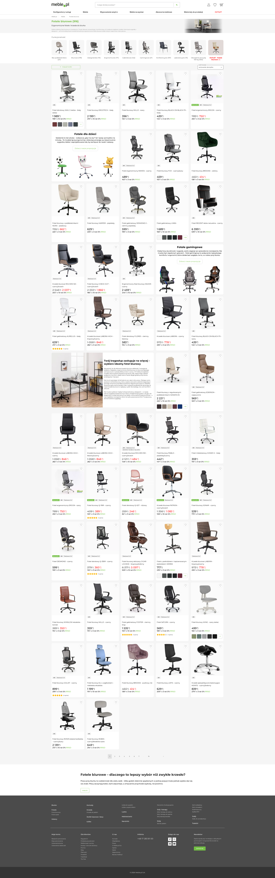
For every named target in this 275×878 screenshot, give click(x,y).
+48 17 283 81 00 (145, 839)
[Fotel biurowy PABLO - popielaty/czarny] (172, 429)
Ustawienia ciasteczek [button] (59, 845)
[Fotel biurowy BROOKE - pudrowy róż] (137, 659)
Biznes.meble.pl (117, 854)
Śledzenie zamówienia (59, 839)
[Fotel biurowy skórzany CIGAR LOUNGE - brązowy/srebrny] (137, 538)
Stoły (159, 821)
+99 (185, 406)
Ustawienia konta (57, 843)
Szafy (194, 816)
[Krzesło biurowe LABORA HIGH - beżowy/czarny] (102, 429)
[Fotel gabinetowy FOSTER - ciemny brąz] (137, 599)
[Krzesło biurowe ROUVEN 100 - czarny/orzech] (137, 429)
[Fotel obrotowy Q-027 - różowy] (137, 482)
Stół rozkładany (197, 805)
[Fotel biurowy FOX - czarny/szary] (172, 147)
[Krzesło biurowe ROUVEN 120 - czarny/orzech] (68, 260)
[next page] (163, 756)
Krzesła (89, 810)
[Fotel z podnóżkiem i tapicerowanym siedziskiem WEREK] (172, 538)
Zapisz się (199, 848)
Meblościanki (127, 817)
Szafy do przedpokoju (199, 819)
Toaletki (195, 823)
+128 (185, 237)
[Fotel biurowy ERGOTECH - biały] (102, 86)
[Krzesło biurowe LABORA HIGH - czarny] (68, 429)
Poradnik (84, 854)
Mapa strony (116, 852)
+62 (185, 575)
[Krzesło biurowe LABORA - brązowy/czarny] (207, 538)
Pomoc (83, 848)
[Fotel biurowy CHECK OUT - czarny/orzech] (102, 260)
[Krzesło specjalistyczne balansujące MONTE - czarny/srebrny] (207, 659)
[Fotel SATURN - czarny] (172, 599)
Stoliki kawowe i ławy (95, 817)
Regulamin (84, 839)
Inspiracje (84, 857)
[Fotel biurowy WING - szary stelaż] (207, 599)
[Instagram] (174, 839)
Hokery (54, 819)
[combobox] (210, 67)
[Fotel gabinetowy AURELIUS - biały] (68, 313)
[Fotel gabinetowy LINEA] (172, 199)
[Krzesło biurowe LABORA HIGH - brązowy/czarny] (102, 313)
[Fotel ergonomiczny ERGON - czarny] (207, 86)
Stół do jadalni (161, 823)
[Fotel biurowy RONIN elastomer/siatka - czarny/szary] (68, 715)
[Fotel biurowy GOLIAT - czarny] (68, 659)
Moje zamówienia (57, 841)
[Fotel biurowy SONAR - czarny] (207, 482)
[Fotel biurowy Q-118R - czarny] (102, 482)
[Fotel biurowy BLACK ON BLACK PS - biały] (172, 86)
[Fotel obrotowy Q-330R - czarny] (102, 538)
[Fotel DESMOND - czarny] (68, 538)
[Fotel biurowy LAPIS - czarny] (172, 659)
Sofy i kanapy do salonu (164, 812)
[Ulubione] (214, 4)
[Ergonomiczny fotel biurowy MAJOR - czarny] (137, 260)
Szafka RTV (195, 812)
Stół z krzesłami (197, 807)
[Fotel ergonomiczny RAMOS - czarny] (137, 147)
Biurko (54, 805)
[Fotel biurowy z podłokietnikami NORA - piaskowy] (68, 199)
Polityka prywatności (87, 841)
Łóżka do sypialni (127, 805)
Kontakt (115, 839)
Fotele (54, 810)
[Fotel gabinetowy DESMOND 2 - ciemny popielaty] (137, 199)
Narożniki (125, 821)
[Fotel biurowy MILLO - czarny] (102, 599)
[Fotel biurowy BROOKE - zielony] (207, 147)
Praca (114, 843)
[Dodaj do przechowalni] (81, 74)
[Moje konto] (208, 4)
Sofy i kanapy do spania (164, 814)
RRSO (68, 119)
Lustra (124, 812)
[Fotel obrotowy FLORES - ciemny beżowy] (137, 313)
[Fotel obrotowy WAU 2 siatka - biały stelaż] (68, 86)
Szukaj (177, 4)
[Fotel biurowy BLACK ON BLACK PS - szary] (207, 313)
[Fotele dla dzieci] (85, 167)
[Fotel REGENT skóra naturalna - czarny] (207, 199)
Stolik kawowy (197, 809)
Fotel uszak (55, 814)
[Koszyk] (221, 4)
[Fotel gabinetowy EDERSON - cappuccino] (207, 369)
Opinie (114, 848)
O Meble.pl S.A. (117, 845)
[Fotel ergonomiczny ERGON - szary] (68, 482)
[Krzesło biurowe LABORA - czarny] (172, 313)
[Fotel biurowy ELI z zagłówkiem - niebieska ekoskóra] (102, 659)
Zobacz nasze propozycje (85, 148)
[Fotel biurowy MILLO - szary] (137, 86)
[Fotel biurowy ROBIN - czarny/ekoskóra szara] (102, 715)
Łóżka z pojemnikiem (128, 807)
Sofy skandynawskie (163, 816)
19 (148, 756)
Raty (82, 850)
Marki (114, 850)
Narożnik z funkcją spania (165, 805)
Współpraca (116, 841)
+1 (80, 124)
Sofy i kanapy (162, 810)
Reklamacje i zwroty (87, 843)
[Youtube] (174, 844)
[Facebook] (170, 839)
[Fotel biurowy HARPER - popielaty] (102, 199)
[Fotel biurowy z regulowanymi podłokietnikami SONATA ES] (172, 369)
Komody (90, 805)
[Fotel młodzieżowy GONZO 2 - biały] (207, 429)
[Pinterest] (170, 844)
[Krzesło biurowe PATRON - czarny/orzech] (172, 482)
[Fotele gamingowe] (189, 280)
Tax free (83, 859)
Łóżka (89, 822)
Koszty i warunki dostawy (89, 845)
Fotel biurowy (56, 812)
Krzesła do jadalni (92, 812)
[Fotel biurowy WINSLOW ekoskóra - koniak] (68, 599)
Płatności (84, 852)
